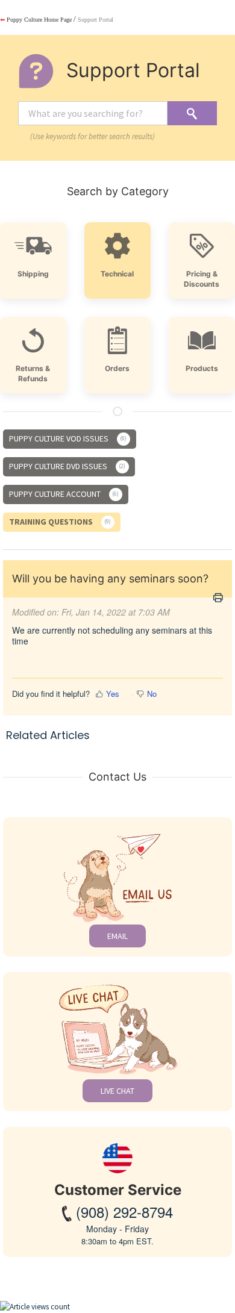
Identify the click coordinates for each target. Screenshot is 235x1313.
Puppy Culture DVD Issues (66, 466)
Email (117, 936)
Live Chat (117, 1090)
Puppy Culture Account (63, 493)
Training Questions (59, 521)
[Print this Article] (218, 598)
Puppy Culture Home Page (36, 19)
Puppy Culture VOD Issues (67, 438)
